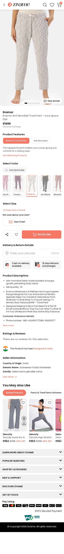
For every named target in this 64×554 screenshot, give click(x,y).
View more (8, 325)
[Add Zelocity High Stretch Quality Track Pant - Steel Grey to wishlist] (49, 402)
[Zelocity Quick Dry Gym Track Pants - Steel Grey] (15, 415)
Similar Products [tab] (14, 392)
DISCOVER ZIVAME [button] (13, 486)
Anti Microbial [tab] (41, 140)
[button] (4, 5)
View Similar (53, 100)
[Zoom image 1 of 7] (32, 57)
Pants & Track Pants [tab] (16, 140)
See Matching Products (15, 155)
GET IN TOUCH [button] (11, 494)
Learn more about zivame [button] (18, 452)
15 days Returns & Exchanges (50, 264)
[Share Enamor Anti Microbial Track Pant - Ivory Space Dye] (7, 234)
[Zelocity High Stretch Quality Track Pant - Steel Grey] (41, 415)
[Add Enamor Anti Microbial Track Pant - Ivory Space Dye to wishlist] (16, 234)
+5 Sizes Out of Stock (14, 210)
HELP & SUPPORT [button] (12, 477)
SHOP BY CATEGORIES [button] (15, 469)
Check (55, 253)
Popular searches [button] (14, 460)
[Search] (45, 5)
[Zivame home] (19, 5)
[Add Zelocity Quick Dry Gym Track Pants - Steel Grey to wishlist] (23, 402)
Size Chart (19, 221)
